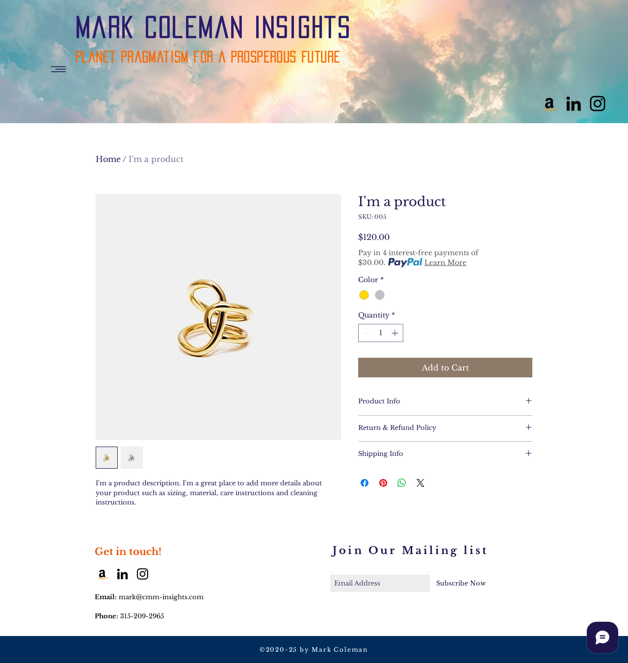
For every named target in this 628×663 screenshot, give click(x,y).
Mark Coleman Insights (213, 27)
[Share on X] (420, 483)
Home (108, 159)
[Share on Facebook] (364, 483)
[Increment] (396, 333)
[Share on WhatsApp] (402, 483)
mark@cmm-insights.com (161, 597)
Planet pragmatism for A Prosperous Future (208, 57)
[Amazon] (549, 103)
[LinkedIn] (573, 103)
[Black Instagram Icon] (142, 574)
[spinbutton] (381, 333)
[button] (58, 69)
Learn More (445, 262)
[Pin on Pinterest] (383, 483)
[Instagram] (597, 103)
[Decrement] (366, 333)
